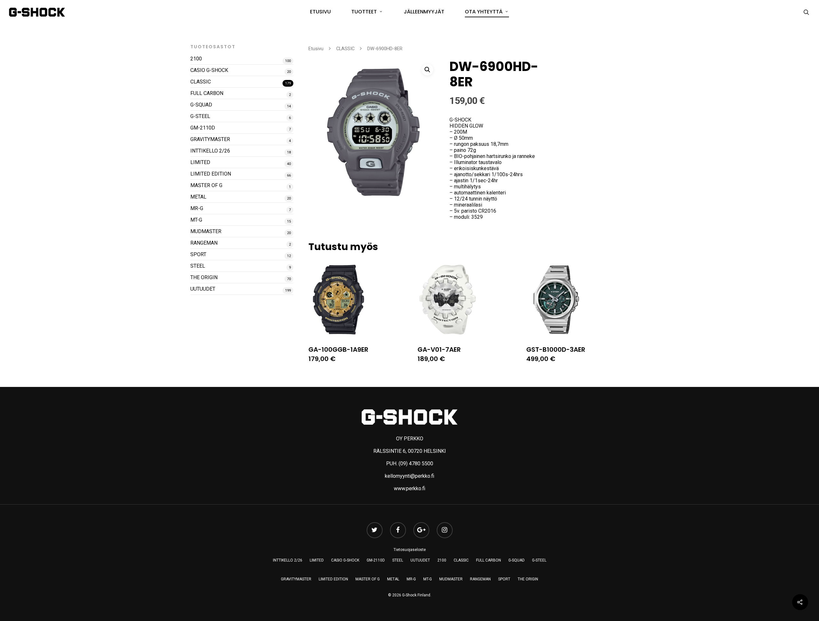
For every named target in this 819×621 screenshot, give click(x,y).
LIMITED (200, 162)
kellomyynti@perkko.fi (409, 476)
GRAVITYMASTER (210, 139)
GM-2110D (202, 128)
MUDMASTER (205, 231)
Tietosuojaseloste (410, 549)
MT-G (196, 220)
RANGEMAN (204, 243)
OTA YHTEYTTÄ (484, 11)
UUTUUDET (202, 289)
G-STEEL (200, 116)
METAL (198, 197)
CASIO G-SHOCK (209, 70)
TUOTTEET (364, 11)
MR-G (196, 208)
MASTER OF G (206, 185)
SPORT (198, 254)
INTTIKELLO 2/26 (210, 151)
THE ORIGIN (204, 277)
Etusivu (315, 48)
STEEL (197, 266)
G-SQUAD (201, 105)
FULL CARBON (206, 93)
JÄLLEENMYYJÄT (424, 11)
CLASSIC (200, 82)
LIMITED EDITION (210, 174)
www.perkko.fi (409, 488)
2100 (196, 59)
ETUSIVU (320, 11)
